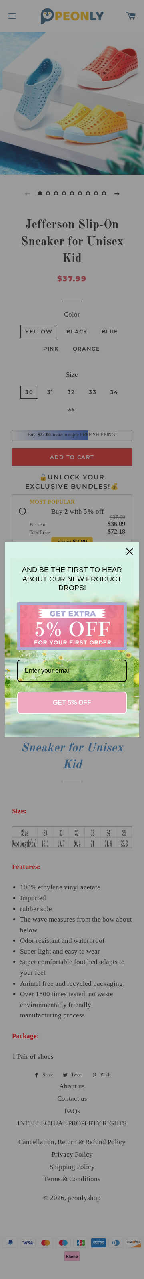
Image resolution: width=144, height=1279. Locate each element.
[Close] (129, 551)
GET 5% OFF (72, 702)
